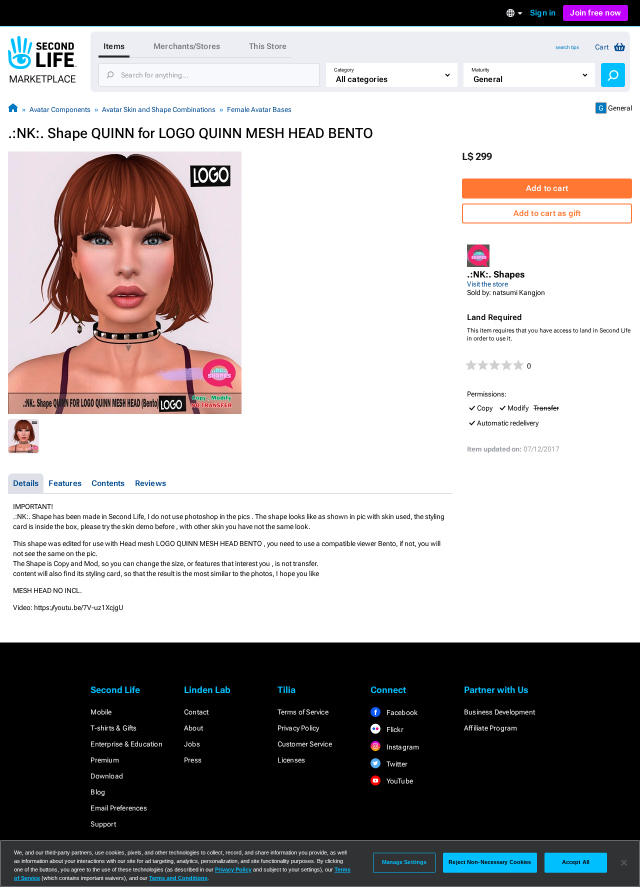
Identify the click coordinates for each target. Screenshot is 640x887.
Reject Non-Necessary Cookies (489, 863)
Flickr (393, 730)
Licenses (292, 760)
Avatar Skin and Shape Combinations (159, 110)
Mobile (101, 712)
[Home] (13, 109)
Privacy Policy (299, 728)
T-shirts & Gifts (113, 728)
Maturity (481, 69)
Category (344, 69)
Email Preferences (118, 808)
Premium (104, 760)
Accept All (576, 863)
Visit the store (487, 284)
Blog (97, 792)
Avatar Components (60, 110)
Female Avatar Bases (259, 110)
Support (103, 824)
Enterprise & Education (126, 744)
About (193, 728)
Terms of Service (303, 712)
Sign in (543, 13)
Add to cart (547, 188)
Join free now (595, 13)
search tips (567, 47)
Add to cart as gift (547, 213)
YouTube (398, 781)
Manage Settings (404, 863)
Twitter (396, 764)
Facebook (401, 712)
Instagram (401, 747)
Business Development (499, 712)
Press (193, 760)
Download (106, 776)
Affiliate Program (490, 728)
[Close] (624, 863)
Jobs (192, 744)
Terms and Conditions (178, 878)
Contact (196, 712)
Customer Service (305, 744)
